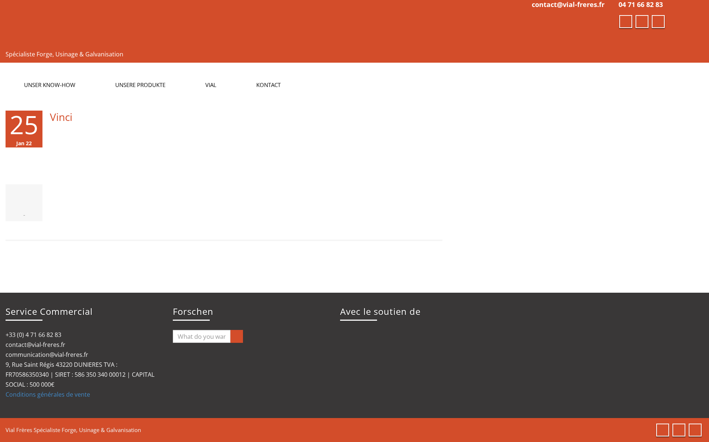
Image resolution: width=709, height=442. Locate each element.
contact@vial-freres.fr (568, 4)
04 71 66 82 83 (641, 4)
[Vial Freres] (168, 24)
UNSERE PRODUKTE (140, 84)
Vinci (61, 117)
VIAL (210, 84)
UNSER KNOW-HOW (49, 84)
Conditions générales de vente (48, 394)
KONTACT (268, 84)
